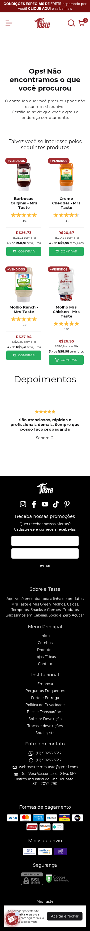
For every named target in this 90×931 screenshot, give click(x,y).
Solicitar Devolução (45, 719)
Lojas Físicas (45, 657)
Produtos (45, 650)
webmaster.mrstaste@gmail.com (48, 767)
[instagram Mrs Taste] (23, 504)
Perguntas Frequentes (45, 691)
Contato (45, 664)
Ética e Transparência (45, 712)
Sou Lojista (45, 733)
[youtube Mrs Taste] (45, 504)
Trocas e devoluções (45, 726)
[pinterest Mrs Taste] (67, 504)
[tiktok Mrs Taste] (56, 504)
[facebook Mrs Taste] (34, 504)
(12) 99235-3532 (49, 753)
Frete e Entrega (45, 698)
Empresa (45, 684)
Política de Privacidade (45, 705)
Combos (45, 643)
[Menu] (10, 23)
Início (45, 636)
